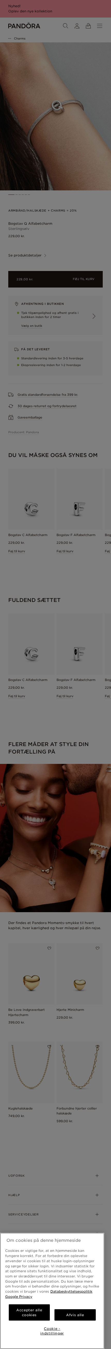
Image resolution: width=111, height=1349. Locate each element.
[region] (52, 1291)
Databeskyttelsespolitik (71, 1291)
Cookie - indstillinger (52, 1331)
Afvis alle (75, 1315)
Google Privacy (18, 1296)
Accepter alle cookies (29, 1312)
